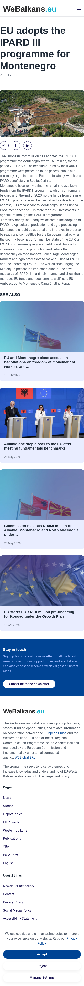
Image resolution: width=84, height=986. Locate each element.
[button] (79, 8)
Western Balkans (15, 830)
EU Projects (11, 822)
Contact (8, 894)
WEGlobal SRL (25, 757)
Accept (42, 954)
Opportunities (12, 814)
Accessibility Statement (20, 918)
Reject (42, 966)
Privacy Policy (13, 902)
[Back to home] (29, 8)
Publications (12, 839)
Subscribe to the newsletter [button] (29, 684)
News (7, 798)
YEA (6, 847)
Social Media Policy (17, 910)
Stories (8, 806)
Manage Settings (42, 977)
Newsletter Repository (18, 886)
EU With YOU (12, 855)
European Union (55, 733)
